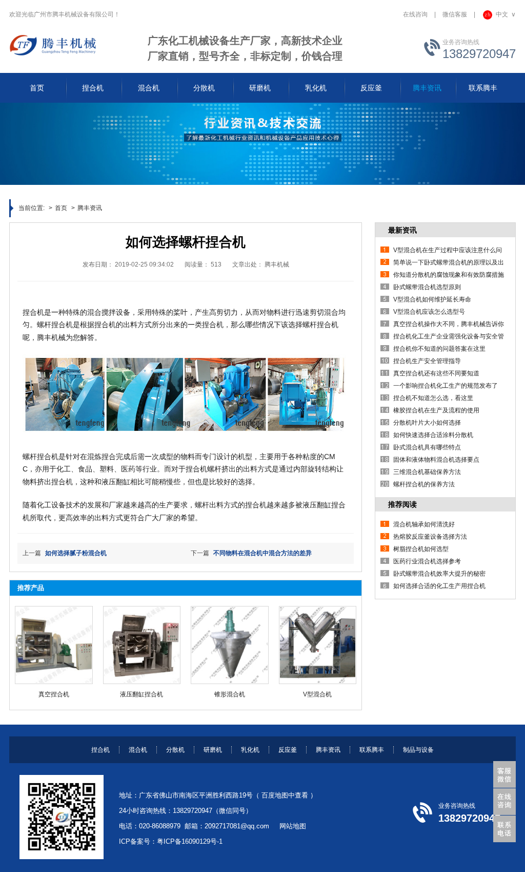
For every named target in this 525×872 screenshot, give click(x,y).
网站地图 (292, 826)
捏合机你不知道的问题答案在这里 (439, 348)
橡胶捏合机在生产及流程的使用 (436, 410)
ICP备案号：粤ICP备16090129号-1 (171, 841)
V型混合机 (317, 694)
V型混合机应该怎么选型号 (429, 311)
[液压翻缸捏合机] (142, 645)
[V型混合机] (318, 645)
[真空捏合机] (54, 645)
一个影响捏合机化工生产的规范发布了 (445, 385)
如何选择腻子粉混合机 (76, 553)
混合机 (138, 749)
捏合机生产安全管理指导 (427, 361)
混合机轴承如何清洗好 (424, 524)
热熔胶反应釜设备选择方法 (430, 536)
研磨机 (213, 749)
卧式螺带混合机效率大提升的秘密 (439, 573)
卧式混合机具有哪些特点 (427, 447)
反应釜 (287, 749)
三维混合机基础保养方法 (427, 472)
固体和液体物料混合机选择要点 (436, 459)
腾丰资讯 (89, 208)
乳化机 (250, 749)
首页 (61, 208)
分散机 (175, 749)
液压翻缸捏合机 (141, 694)
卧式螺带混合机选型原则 (427, 287)
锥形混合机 (229, 694)
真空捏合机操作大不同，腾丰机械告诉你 (448, 324)
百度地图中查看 (284, 795)
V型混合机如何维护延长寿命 (432, 299)
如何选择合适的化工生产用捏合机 (439, 586)
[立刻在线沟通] (506, 801)
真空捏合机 (53, 694)
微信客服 (454, 14)
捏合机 (100, 749)
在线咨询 (415, 14)
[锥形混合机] (230, 645)
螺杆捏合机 (55, 324)
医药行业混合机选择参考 (427, 561)
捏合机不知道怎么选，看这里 (433, 398)
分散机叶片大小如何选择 (427, 422)
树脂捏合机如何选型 (421, 549)
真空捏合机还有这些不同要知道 (436, 373)
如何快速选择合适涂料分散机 (433, 435)
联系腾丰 (371, 749)
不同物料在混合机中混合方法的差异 (262, 553)
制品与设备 (418, 749)
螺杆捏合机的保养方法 (424, 484)
